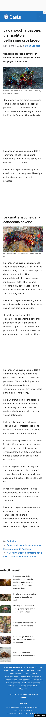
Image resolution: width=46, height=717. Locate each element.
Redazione (11, 713)
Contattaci (23, 697)
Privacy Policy (23, 713)
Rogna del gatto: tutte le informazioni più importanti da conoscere (24, 640)
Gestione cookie (40, 715)
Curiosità (11, 541)
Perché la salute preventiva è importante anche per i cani (24, 597)
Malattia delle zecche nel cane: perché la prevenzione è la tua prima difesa (24, 609)
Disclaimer (34, 713)
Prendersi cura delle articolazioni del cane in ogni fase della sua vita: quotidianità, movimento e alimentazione (23, 582)
